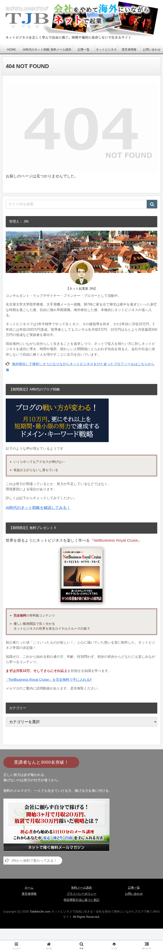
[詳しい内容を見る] (56, 824)
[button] (152, 204)
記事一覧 (134, 887)
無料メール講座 (81, 887)
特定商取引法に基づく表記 (81, 900)
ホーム (29, 887)
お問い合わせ (134, 893)
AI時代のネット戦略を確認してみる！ (38, 508)
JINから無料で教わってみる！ (34, 860)
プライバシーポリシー (81, 893)
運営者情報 (29, 893)
